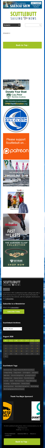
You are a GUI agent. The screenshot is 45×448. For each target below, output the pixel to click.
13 (21, 348)
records (6, 381)
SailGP (11, 381)
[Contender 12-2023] (16, 132)
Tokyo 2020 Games (31, 381)
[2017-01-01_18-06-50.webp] (21, 411)
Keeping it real (8, 378)
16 (37, 348)
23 (37, 351)
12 (16, 348)
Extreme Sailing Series (17, 375)
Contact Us (8, 435)
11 (11, 348)
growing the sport (30, 375)
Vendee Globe (25, 383)
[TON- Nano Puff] (16, 213)
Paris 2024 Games (29, 378)
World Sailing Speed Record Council (14, 389)
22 (32, 351)
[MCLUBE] (16, 239)
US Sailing (6, 383)
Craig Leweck (17, 372)
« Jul (4, 359)
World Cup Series (8, 386)
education (35, 372)
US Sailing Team (15, 383)
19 (16, 351)
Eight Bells (6, 375)
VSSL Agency (25, 430)
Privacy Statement (10, 434)
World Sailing (34, 386)
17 (5, 351)
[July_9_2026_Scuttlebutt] (16, 105)
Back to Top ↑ (22, 45)
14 (26, 348)
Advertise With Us (22, 434)
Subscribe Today (13, 312)
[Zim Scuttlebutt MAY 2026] (16, 186)
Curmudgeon (26, 372)
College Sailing (8, 372)
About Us (33, 434)
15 (32, 348)
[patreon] (16, 159)
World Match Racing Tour (22, 386)
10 (5, 348)
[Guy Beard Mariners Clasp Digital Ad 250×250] (16, 266)
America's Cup (8, 370)
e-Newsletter (9, 299)
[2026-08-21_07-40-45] (22, 8)
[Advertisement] (16, 66)
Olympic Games (18, 378)
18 (11, 351)
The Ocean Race (19, 381)
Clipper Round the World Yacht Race (24, 370)
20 (21, 351)
